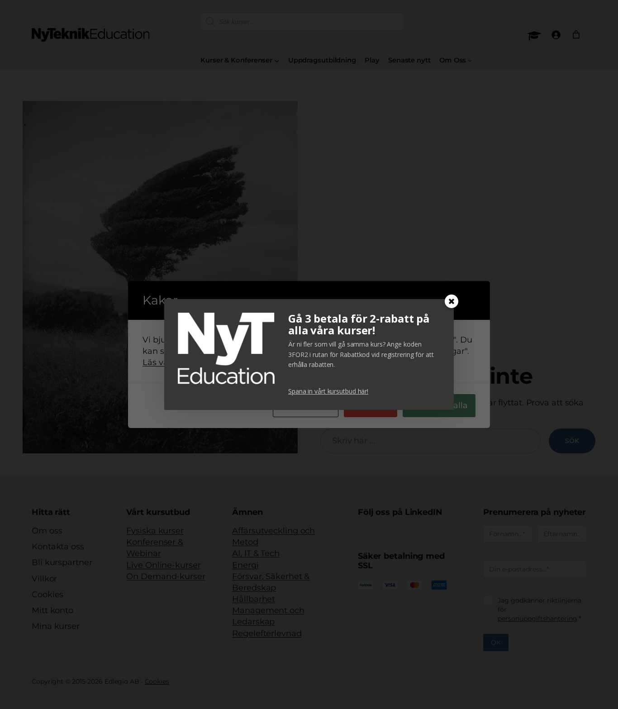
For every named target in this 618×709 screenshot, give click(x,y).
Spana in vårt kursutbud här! (328, 391)
